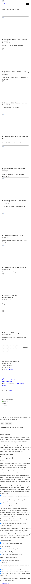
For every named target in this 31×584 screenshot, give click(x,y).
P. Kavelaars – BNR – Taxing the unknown (14, 103)
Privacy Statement (4, 583)
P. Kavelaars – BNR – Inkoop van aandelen (14, 333)
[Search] (22, 3)
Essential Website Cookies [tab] (6, 454)
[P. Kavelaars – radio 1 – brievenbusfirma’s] (15, 255)
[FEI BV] (12, 3)
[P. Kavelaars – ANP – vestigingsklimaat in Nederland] (15, 156)
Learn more (8, 423)
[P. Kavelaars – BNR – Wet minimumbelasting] (15, 283)
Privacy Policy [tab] (3, 575)
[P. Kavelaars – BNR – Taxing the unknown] (15, 91)
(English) (22, 383)
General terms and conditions (9, 380)
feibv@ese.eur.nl (10, 369)
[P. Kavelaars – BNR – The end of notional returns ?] (15, 27)
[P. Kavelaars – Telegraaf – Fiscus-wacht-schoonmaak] (15, 188)
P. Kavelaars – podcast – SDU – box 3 (13, 235)
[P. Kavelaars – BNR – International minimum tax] (15, 124)
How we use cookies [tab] (5, 434)
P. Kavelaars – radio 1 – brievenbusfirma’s (14, 267)
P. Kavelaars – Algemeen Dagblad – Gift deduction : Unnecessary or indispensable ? (15, 72)
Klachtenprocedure (7, 381)
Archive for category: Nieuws (11, 9)
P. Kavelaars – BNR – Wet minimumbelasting (9, 296)
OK (2, 423)
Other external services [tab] (6, 525)
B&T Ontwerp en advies (14, 391)
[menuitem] (22, 3)
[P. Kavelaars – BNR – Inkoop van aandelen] (15, 320)
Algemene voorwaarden (8, 378)
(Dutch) (17, 383)
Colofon (4, 385)
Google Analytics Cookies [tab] (6, 506)
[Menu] (26, 3)
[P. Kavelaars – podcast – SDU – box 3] (15, 223)
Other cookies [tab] (3, 562)
